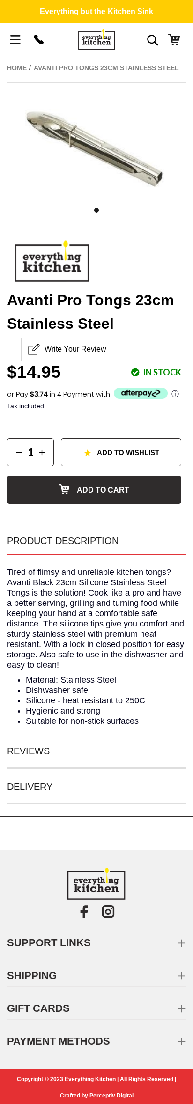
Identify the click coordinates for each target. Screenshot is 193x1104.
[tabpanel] (96, 142)
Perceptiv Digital (111, 1095)
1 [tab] (96, 210)
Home (17, 68)
